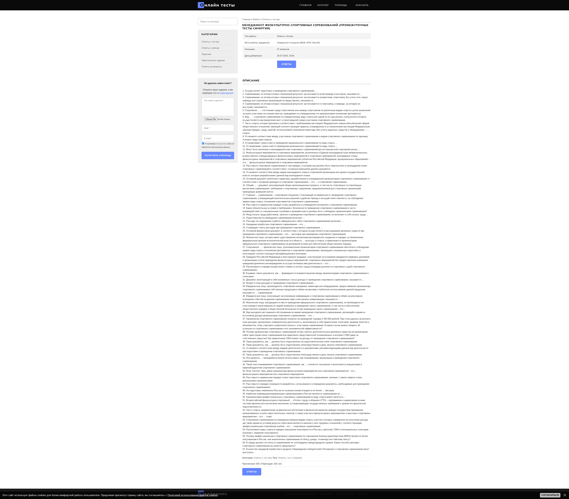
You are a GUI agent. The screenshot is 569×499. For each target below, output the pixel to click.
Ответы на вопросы (212, 66)
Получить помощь (217, 155)
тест (289, 458)
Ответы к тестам (270, 19)
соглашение (221, 144)
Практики (206, 54)
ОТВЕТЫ (287, 64)
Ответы (282, 458)
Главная (246, 19)
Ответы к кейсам (210, 48)
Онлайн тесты (217, 5)
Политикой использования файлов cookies (193, 495)
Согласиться (550, 495)
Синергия (297, 458)
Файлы (256, 19)
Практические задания (213, 60)
